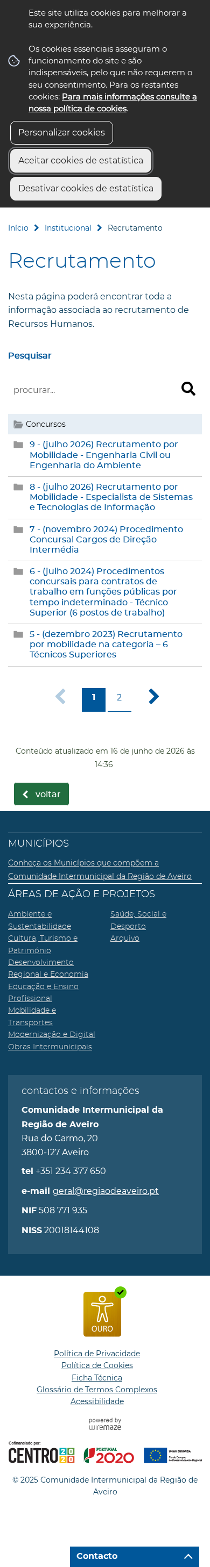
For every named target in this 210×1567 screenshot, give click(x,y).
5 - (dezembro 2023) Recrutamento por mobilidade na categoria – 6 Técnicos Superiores (106, 644)
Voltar (48, 794)
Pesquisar (30, 356)
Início (18, 228)
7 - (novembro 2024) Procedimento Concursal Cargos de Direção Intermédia (106, 539)
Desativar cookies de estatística (85, 188)
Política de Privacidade (97, 1353)
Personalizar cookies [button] (61, 132)
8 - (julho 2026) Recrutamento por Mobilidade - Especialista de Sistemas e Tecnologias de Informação (111, 497)
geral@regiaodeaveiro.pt (106, 1191)
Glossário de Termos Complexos (97, 1389)
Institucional (68, 228)
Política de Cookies (97, 1365)
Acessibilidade (97, 1401)
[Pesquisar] (188, 388)
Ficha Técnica (97, 1378)
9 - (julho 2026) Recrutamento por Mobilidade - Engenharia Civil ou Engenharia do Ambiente (104, 454)
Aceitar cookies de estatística (80, 160)
